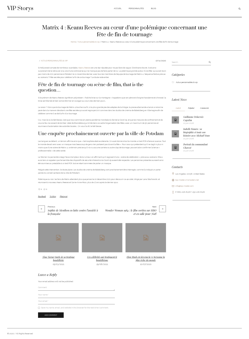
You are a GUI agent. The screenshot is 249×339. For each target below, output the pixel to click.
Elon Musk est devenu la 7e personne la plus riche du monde (146, 258)
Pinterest (63, 196)
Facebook (42, 196)
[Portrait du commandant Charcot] (175, 147)
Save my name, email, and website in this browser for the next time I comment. (75, 308)
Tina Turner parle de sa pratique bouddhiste (58, 258)
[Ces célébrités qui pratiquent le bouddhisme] (102, 237)
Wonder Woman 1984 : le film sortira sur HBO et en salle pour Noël (130, 212)
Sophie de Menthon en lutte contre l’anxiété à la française (73, 212)
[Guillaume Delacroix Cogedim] (175, 120)
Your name (43, 295)
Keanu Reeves (84, 68)
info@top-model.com (184, 186)
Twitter (53, 196)
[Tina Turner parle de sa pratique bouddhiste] (58, 237)
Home (73, 42)
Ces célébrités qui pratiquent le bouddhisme (102, 258)
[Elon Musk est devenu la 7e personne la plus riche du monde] (146, 237)
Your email (43, 301)
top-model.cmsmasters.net (187, 180)
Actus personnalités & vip (89, 42)
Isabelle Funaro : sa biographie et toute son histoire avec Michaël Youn (196, 132)
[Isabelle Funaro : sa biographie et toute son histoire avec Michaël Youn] (175, 133)
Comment (42, 287)
